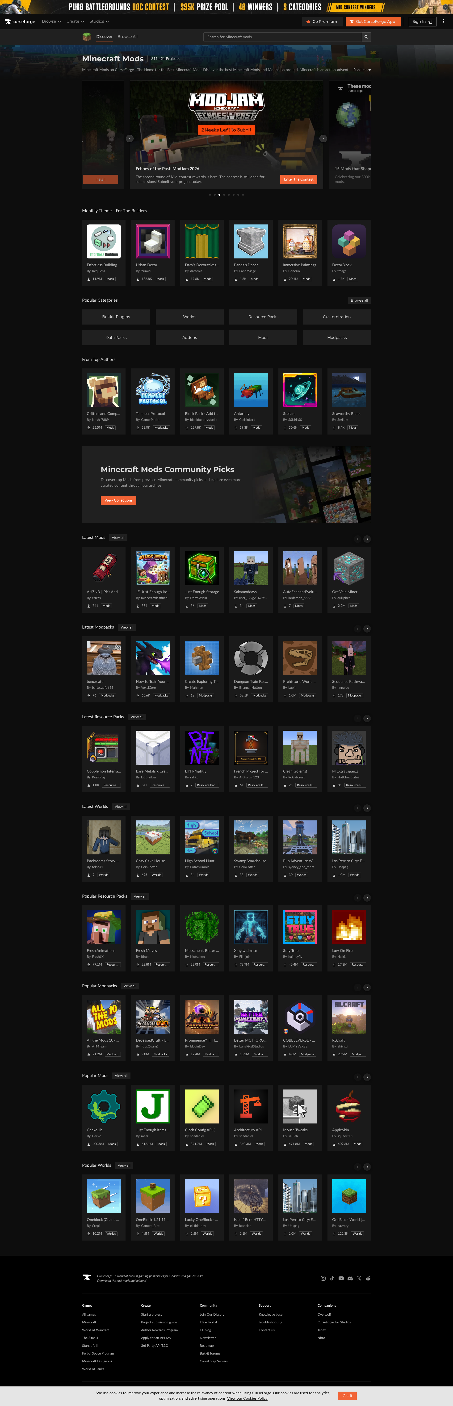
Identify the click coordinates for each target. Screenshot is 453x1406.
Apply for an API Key (156, 1338)
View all (118, 538)
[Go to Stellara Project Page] (300, 401)
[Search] (366, 37)
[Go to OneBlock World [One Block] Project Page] (349, 1207)
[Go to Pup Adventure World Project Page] (300, 849)
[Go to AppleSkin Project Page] (349, 1118)
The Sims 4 (90, 1338)
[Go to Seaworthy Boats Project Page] (349, 401)
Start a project (151, 1314)
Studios (97, 21)
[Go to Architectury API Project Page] (251, 1118)
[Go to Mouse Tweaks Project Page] (300, 1118)
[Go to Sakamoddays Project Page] (251, 580)
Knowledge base (270, 1314)
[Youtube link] (341, 1278)
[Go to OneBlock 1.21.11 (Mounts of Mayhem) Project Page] (153, 1207)
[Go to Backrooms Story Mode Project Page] (104, 849)
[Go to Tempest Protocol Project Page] (153, 401)
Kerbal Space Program (98, 1353)
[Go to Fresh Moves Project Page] (153, 938)
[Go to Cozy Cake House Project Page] (153, 849)
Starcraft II (90, 1345)
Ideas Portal (208, 1322)
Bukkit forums (210, 1353)
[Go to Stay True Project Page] (300, 938)
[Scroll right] (367, 539)
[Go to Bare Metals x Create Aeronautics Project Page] (153, 759)
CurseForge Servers (214, 1361)
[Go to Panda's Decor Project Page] (251, 253)
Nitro (321, 1338)
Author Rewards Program (159, 1330)
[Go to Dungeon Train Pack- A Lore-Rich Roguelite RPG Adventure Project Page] (251, 669)
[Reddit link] (368, 1278)
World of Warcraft (95, 1330)
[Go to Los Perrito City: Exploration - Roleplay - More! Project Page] (349, 849)
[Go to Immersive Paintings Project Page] (300, 253)
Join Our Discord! (213, 1314)
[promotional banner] (226, 7)
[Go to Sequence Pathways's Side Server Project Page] (349, 669)
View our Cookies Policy (247, 1398)
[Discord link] (350, 1278)
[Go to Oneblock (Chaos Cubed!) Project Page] (104, 1207)
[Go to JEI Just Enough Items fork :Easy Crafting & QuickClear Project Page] (153, 580)
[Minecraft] (87, 37)
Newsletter (208, 1338)
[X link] (359, 1278)
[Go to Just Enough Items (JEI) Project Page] (153, 1118)
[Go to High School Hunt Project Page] (202, 849)
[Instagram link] (323, 1278)
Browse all (359, 300)
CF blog (205, 1330)
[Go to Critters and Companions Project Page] (104, 401)
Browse (49, 21)
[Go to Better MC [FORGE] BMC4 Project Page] (251, 1028)
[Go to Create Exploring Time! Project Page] (202, 669)
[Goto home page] (20, 21)
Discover (104, 36)
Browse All (127, 36)
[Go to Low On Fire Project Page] (349, 938)
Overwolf (324, 1314)
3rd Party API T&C (154, 1345)
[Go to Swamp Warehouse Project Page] (251, 849)
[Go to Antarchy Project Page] (251, 401)
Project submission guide (159, 1322)
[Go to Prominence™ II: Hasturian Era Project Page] (202, 1028)
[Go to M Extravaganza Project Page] (349, 759)
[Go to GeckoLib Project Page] (104, 1118)
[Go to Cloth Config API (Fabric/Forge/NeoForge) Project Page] (202, 1118)
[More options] (443, 21)
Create (73, 21)
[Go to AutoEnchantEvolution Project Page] (300, 580)
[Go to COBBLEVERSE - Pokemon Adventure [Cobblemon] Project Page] (300, 1028)
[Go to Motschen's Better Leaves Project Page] (202, 938)
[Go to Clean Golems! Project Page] (300, 759)
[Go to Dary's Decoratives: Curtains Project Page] (202, 253)
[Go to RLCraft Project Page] (349, 1028)
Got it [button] (347, 1396)
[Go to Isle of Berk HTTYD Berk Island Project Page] (251, 1207)
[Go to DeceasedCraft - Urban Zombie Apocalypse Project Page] (153, 1028)
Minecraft (89, 1322)
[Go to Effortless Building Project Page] (104, 253)
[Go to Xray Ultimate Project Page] (251, 938)
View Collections (119, 500)
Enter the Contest (299, 179)
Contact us (267, 1330)
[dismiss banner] (445, 7)
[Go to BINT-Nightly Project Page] (202, 759)
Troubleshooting (270, 1322)
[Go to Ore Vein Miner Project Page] (349, 580)
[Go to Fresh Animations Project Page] (104, 938)
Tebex (322, 1330)
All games (89, 1314)
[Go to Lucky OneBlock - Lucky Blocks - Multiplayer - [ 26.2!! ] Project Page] (202, 1207)
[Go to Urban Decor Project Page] (153, 253)
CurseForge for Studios (334, 1322)
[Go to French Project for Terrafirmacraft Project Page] (251, 759)
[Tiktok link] (332, 1278)
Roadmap (207, 1345)
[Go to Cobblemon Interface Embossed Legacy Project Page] (104, 759)
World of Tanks (93, 1369)
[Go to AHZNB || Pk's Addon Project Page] (104, 580)
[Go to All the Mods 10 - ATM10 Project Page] (104, 1028)
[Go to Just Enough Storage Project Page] (202, 580)
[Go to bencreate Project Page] (104, 669)
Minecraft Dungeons (97, 1361)
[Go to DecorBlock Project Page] (349, 253)
